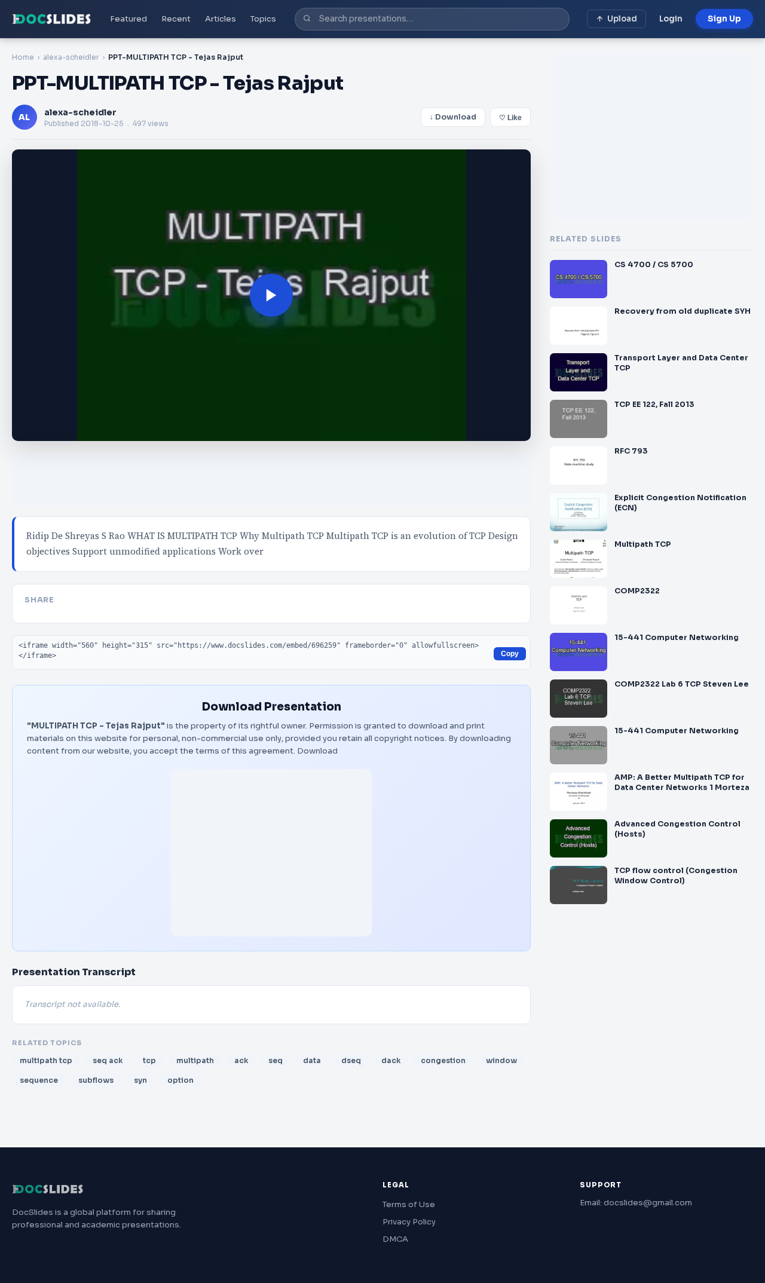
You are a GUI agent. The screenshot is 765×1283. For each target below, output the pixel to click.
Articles (220, 19)
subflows (96, 1080)
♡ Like (510, 118)
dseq (351, 1060)
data (312, 1060)
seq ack (108, 1060)
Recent (176, 19)
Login (671, 19)
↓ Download (453, 117)
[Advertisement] (271, 852)
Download (317, 751)
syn (140, 1080)
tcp (149, 1060)
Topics (263, 19)
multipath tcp (46, 1060)
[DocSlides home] (51, 19)
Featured (128, 19)
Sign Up (724, 19)
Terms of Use (408, 1204)
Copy (510, 653)
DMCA (395, 1239)
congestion (443, 1060)
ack (241, 1060)
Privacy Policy (409, 1222)
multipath (195, 1060)
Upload (622, 19)
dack (390, 1060)
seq (275, 1060)
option (180, 1080)
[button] (271, 295)
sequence (39, 1080)
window (501, 1060)
